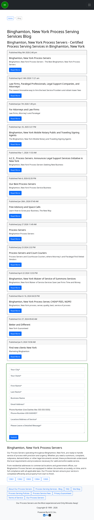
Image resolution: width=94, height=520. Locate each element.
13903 (28, 479)
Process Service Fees (42, 493)
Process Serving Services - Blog (49, 489)
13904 (37, 479)
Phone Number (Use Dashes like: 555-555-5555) (29, 409)
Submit (14, 437)
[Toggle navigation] (89, 5)
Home (10, 18)
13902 (19, 479)
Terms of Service (16, 497)
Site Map (76, 489)
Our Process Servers (35, 497)
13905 (45, 479)
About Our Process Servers (20, 489)
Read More (15, 70)
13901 (11, 479)
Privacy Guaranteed (62, 493)
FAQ (67, 489)
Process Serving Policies (19, 493)
